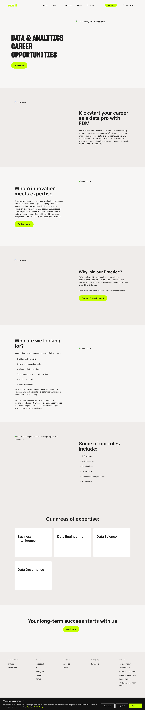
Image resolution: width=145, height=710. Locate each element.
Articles (66, 664)
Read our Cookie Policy (35, 707)
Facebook (40, 664)
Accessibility (124, 679)
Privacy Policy (125, 664)
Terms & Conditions (127, 671)
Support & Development (93, 298)
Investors (68, 5)
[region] (72, 704)
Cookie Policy (124, 667)
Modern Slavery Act (127, 675)
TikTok (38, 679)
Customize (108, 706)
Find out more (24, 224)
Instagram (40, 671)
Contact (110, 5)
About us (90, 5)
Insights (80, 5)
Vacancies (12, 667)
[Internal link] (12, 5)
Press (65, 667)
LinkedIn (39, 675)
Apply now (19, 65)
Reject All (122, 706)
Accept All (135, 706)
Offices (11, 664)
